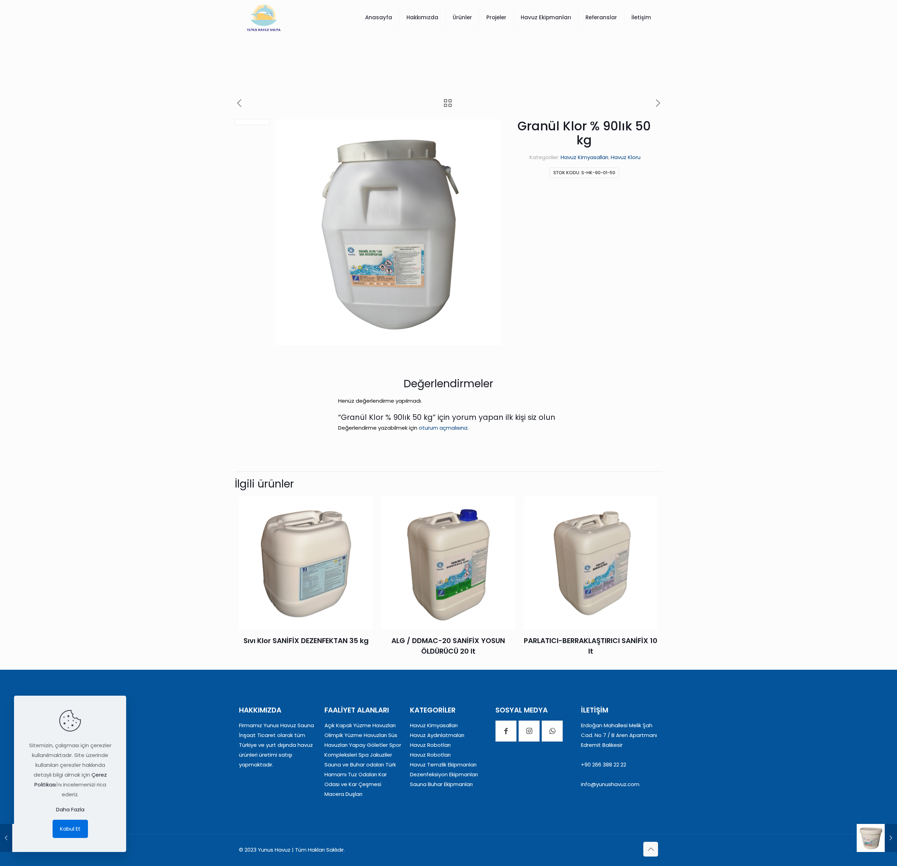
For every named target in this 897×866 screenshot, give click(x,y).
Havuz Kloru (626, 157)
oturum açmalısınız (443, 427)
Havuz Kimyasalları (584, 157)
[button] (489, 131)
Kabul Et (70, 828)
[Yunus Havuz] (263, 17)
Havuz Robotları (430, 745)
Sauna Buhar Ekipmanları (441, 784)
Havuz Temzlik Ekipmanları (443, 764)
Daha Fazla (70, 809)
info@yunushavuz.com (610, 784)
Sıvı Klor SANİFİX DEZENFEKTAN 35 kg (306, 641)
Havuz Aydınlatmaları (437, 735)
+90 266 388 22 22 (603, 764)
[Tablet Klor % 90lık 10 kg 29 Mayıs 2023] (877, 838)
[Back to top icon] (650, 849)
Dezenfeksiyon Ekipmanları (444, 774)
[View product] (363, 506)
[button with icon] (505, 731)
